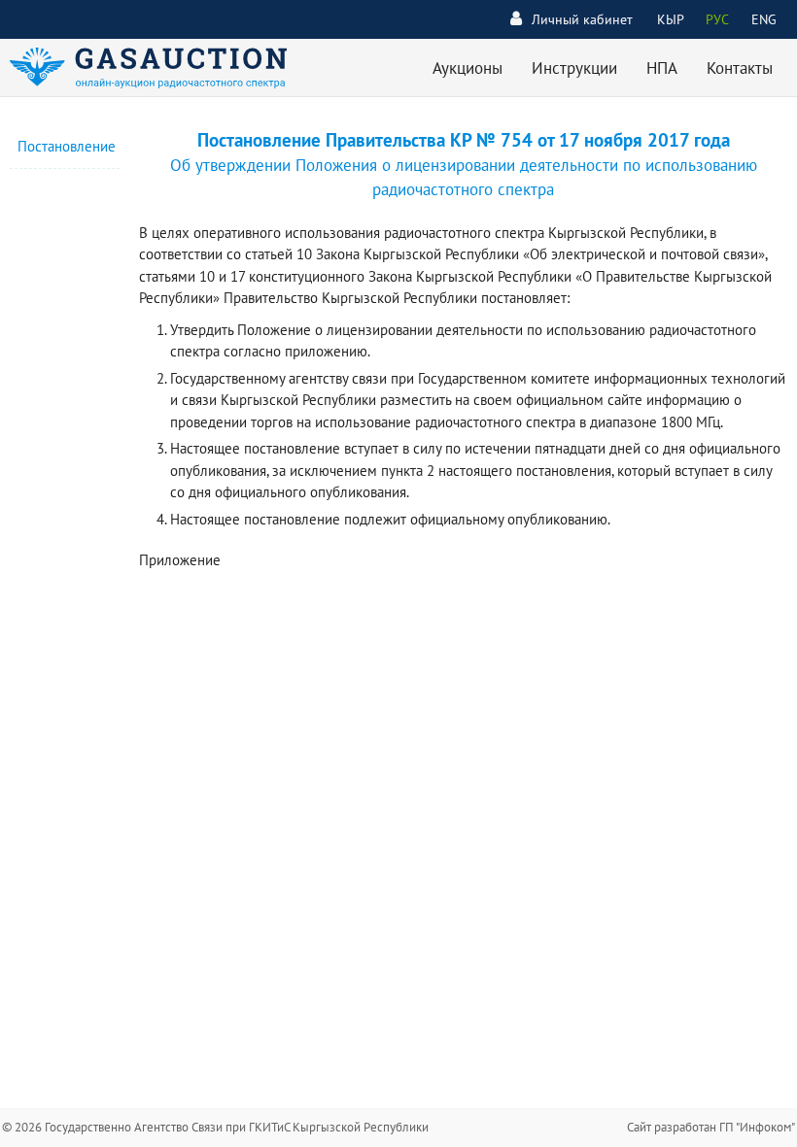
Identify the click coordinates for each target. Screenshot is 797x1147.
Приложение (180, 560)
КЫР (670, 19)
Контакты (740, 68)
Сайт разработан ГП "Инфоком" (711, 1127)
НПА (661, 68)
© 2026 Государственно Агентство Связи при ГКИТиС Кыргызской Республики (215, 1127)
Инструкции (574, 68)
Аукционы (467, 68)
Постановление (66, 146)
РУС (717, 19)
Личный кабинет (582, 19)
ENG (764, 19)
